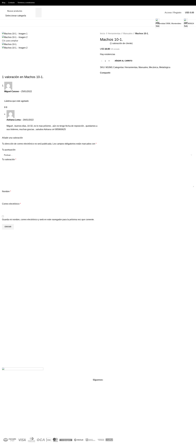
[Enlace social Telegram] (121, 73)
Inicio (102, 33)
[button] (26, 304)
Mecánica (153, 67)
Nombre (6, 191)
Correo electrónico (11, 204)
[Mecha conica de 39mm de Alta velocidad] (121, 266)
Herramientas (114, 33)
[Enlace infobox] (98, 13)
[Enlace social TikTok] (108, 384)
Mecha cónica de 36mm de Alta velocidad (72, 291)
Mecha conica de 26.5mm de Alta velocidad (168, 336)
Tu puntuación (8, 150)
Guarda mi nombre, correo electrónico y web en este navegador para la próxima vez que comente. (48, 219)
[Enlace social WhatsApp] (118, 73)
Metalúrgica (164, 67)
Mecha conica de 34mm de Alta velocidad (24, 291)
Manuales (128, 33)
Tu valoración (9, 159)
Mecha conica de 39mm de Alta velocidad (119, 291)
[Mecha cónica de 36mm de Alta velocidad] (74, 266)
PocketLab (30, 430)
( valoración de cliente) (121, 43)
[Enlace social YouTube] (98, 384)
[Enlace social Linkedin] (103, 384)
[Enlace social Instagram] (93, 384)
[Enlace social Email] (115, 73)
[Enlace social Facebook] (112, 73)
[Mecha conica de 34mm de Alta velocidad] (26, 266)
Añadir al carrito (123, 61)
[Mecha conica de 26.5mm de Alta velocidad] (169, 266)
